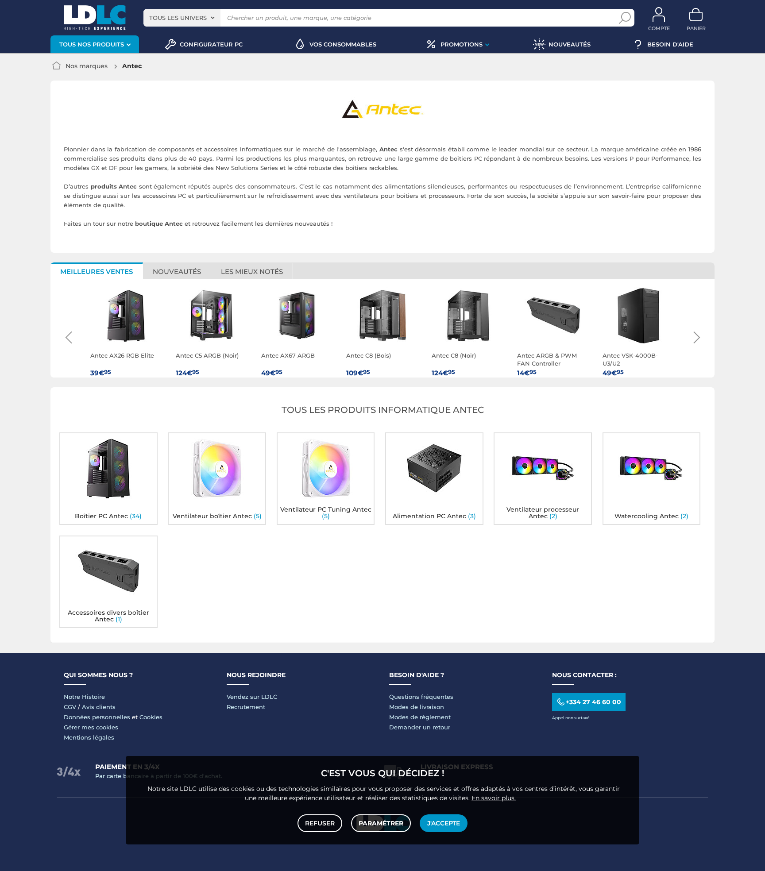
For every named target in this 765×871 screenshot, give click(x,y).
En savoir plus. (493, 798)
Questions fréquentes (421, 696)
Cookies (150, 717)
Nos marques (87, 66)
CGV (70, 706)
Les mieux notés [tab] (252, 271)
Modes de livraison (416, 706)
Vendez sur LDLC (252, 696)
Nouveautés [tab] (177, 271)
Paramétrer (381, 823)
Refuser (320, 823)
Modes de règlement (420, 717)
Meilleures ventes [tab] (96, 271)
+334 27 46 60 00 (593, 702)
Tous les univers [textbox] (178, 17)
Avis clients (99, 706)
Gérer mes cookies (91, 727)
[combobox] (181, 18)
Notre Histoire (84, 696)
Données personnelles (97, 717)
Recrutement (246, 706)
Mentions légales (89, 737)
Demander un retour (419, 727)
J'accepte (443, 823)
